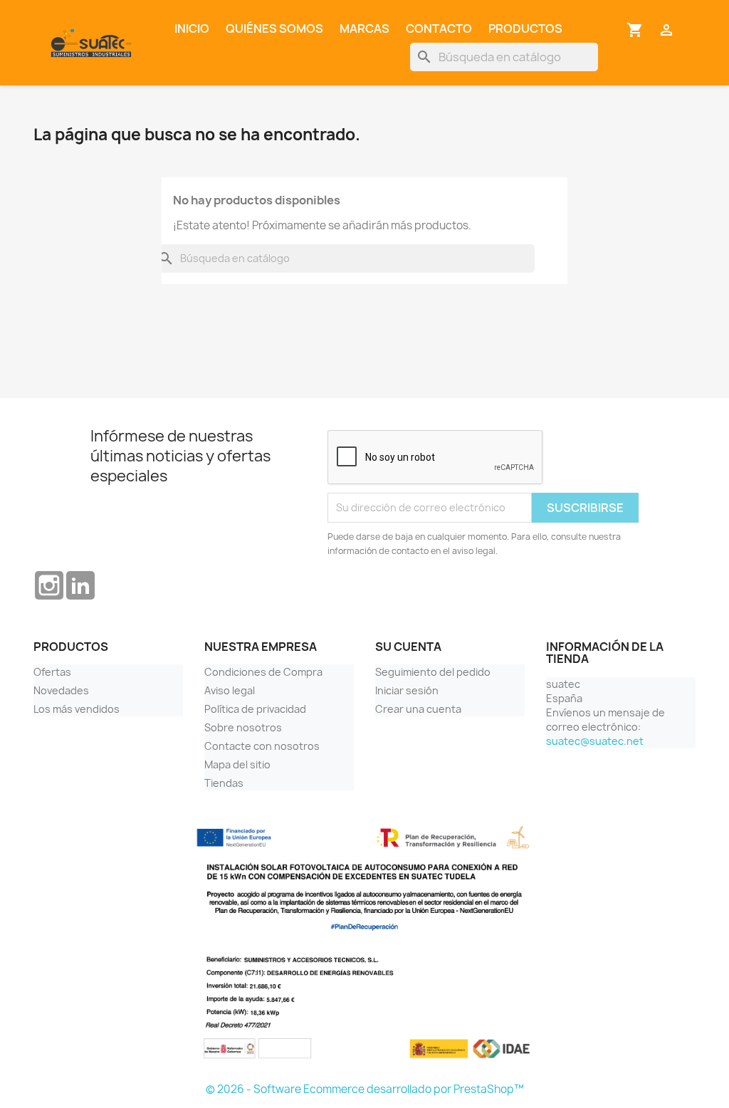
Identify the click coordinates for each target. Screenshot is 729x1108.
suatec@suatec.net (595, 741)
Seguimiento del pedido (433, 672)
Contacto (439, 28)
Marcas (364, 28)
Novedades (61, 690)
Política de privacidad (255, 709)
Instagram (49, 585)
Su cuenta (408, 646)
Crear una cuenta (418, 709)
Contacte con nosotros (262, 746)
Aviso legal (229, 690)
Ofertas (52, 672)
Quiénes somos (274, 28)
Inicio (191, 28)
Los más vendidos (76, 709)
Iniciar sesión (407, 690)
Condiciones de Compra (263, 672)
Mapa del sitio (237, 764)
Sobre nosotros (243, 727)
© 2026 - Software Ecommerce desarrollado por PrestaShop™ (365, 1089)
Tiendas (223, 783)
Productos (525, 28)
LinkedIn (80, 585)
